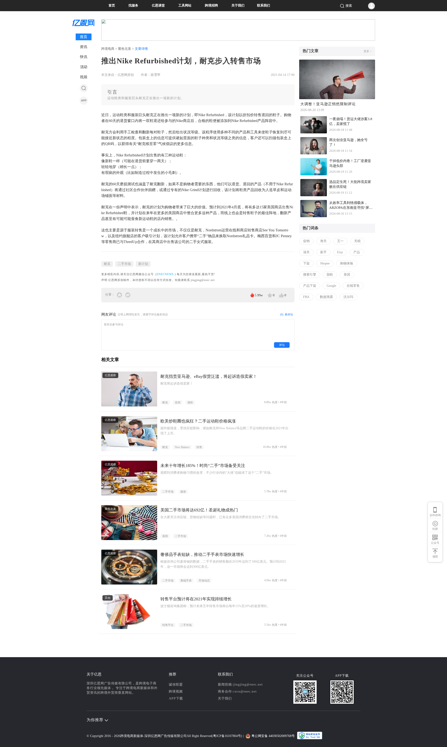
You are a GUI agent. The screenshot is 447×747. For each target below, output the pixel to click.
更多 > (368, 51)
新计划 (143, 264)
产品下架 (309, 285)
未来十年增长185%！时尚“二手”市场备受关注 (202, 465)
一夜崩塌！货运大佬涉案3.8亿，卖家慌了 (350, 121)
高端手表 (186, 580)
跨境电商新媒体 (131, 736)
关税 (357, 241)
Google (331, 285)
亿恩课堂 (158, 5)
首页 (111, 5)
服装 (183, 491)
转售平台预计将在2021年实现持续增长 (196, 599)
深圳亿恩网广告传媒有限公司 (165, 736)
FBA (306, 297)
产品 (356, 252)
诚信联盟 (176, 684)
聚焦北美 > (126, 49)
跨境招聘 (211, 5)
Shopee (325, 263)
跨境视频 (176, 691)
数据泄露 (326, 297)
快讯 (83, 57)
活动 (83, 67)
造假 (177, 402)
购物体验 (346, 263)
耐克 (107, 264)
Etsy (340, 252)
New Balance (182, 447)
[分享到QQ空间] (120, 294)
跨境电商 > (109, 49)
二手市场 (124, 264)
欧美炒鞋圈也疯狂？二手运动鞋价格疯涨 (198, 421)
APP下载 (176, 698)
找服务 (133, 5)
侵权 (190, 402)
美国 (165, 536)
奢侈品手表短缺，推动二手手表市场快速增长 (202, 554)
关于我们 (237, 5)
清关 (306, 252)
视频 (83, 77)
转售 (199, 447)
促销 (306, 241)
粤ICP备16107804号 (227, 736)
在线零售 (353, 285)
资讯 (83, 47)
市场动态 (204, 580)
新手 (323, 252)
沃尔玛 (348, 297)
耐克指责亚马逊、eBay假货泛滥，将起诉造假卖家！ (208, 376)
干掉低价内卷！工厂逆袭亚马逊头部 (350, 163)
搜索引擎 (309, 274)
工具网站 (184, 5)
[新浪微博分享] (128, 294)
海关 (323, 241)
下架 (306, 263)
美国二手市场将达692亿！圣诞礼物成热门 (199, 510)
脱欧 (330, 274)
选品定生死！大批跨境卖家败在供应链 (350, 184)
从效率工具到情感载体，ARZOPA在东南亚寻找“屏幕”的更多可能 (349, 206)
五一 (340, 241)
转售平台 (167, 625)
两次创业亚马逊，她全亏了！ (348, 142)
